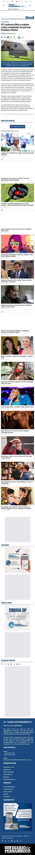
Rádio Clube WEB (8, 772)
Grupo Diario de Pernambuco (14, 836)
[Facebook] (4, 1)
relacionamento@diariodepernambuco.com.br (17, 760)
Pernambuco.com (8, 767)
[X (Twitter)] (12, 1)
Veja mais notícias (18, 126)
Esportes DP (7, 769)
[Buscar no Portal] (29, 5)
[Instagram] (7, 1)
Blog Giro (6, 777)
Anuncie (5, 794)
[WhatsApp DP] (30, 1)
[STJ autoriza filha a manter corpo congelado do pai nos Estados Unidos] (2, 37)
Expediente (6, 796)
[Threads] (21, 1)
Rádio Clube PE (7, 774)
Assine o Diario (7, 791)
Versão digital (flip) (9, 787)
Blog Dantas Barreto (9, 779)
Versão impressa (8, 789)
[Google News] (26, 1)
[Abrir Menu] (3, 5)
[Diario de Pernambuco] (17, 6)
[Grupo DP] (17, 849)
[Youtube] (16, 1)
